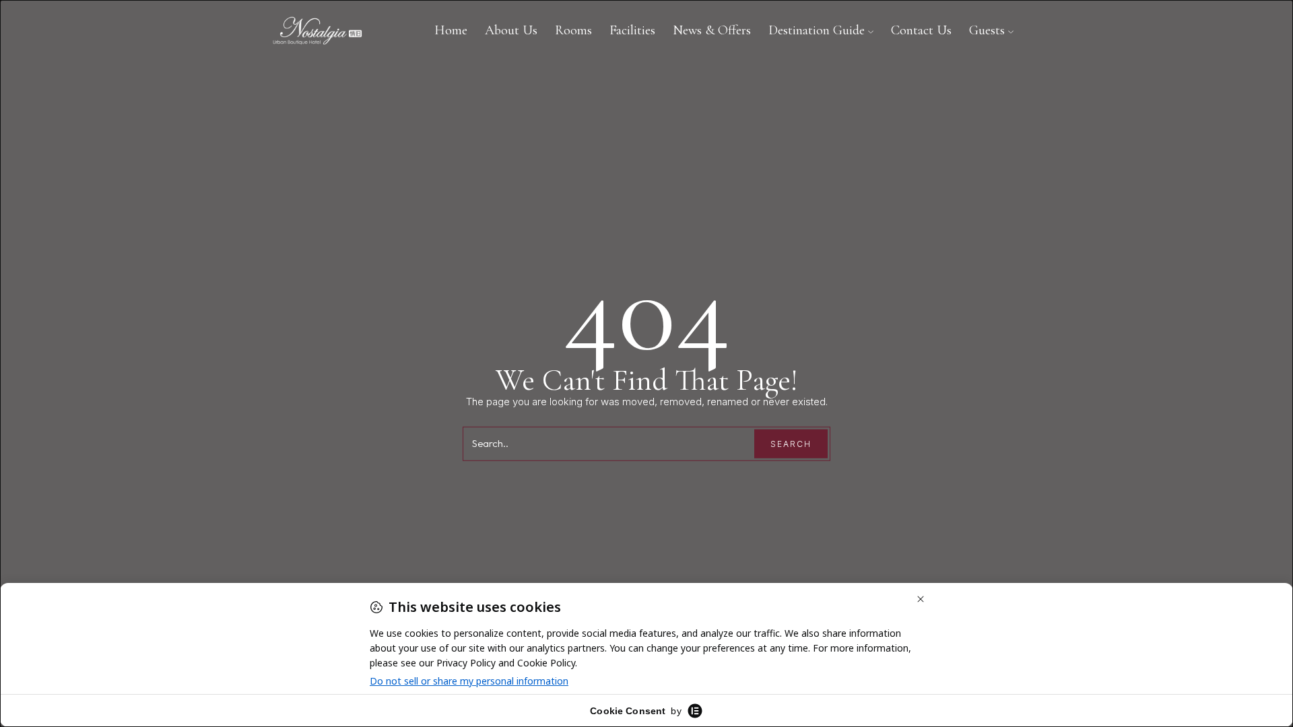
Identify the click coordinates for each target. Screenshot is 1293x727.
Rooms (573, 30)
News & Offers (712, 30)
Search (790, 444)
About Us (511, 30)
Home (450, 30)
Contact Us (921, 30)
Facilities (632, 30)
